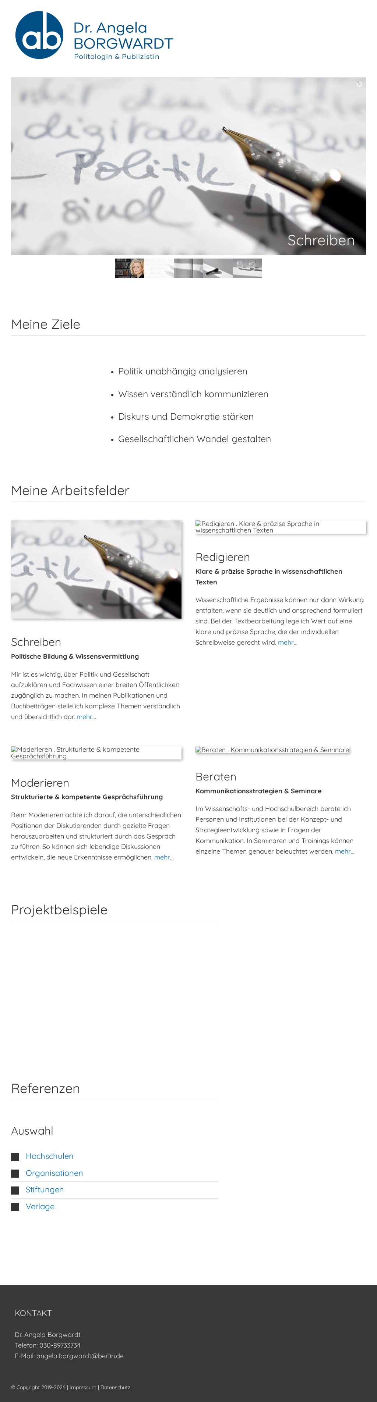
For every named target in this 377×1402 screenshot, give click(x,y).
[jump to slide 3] (188, 268)
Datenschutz (115, 1387)
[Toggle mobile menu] (363, 20)
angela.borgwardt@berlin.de (80, 1356)
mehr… (86, 716)
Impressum (83, 1387)
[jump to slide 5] (247, 268)
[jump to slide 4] (218, 268)
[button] (114, 1156)
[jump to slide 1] (129, 268)
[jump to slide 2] (159, 268)
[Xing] (208, 1312)
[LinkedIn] (194, 1312)
